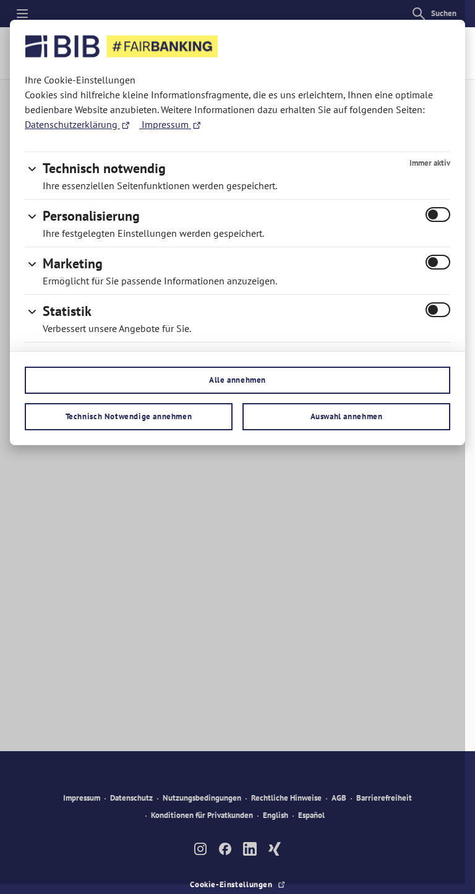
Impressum (165, 124)
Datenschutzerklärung (72, 124)
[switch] (438, 214)
